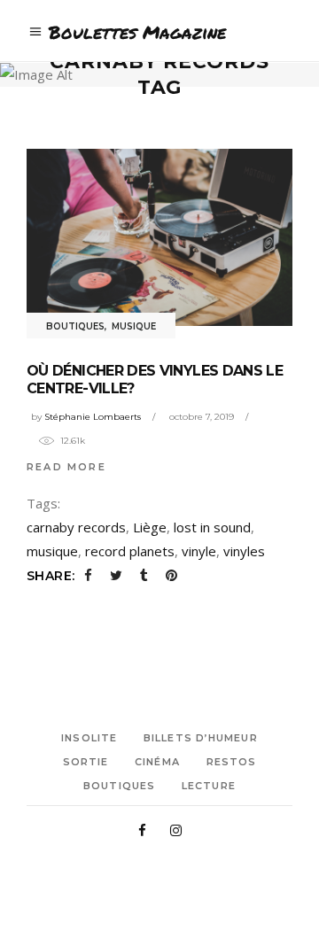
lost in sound (212, 527)
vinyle (199, 551)
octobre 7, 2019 (201, 417)
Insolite (89, 738)
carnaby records (76, 527)
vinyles (244, 551)
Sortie (86, 762)
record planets (130, 551)
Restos (231, 762)
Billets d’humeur (201, 738)
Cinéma (157, 762)
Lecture (209, 785)
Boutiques (75, 326)
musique (52, 551)
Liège (150, 527)
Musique (134, 326)
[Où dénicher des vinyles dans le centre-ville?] (159, 237)
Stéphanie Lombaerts (92, 417)
